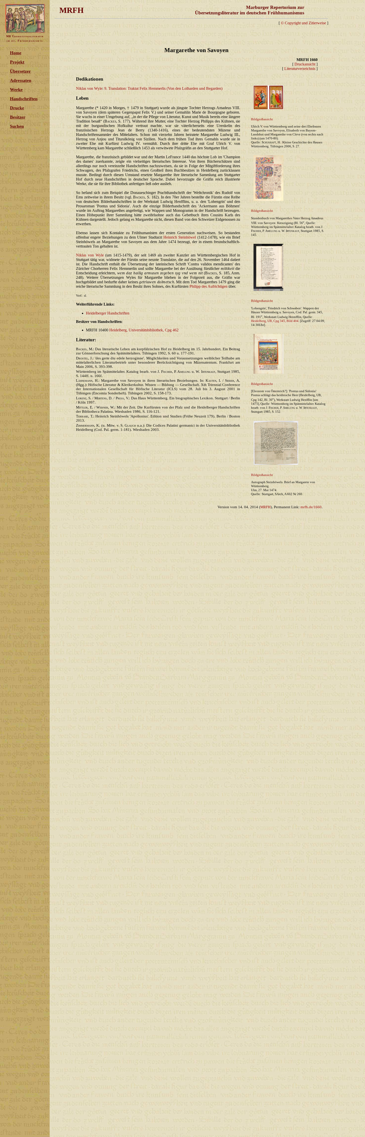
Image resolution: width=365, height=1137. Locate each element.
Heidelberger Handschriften (107, 313)
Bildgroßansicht (262, 119)
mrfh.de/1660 (311, 507)
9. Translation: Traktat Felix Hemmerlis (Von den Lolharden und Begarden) (163, 88)
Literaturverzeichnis (299, 68)
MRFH (265, 507)
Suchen (17, 126)
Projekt (17, 62)
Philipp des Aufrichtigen (208, 286)
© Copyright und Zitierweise (303, 23)
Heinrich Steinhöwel (179, 237)
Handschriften (23, 98)
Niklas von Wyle (89, 88)
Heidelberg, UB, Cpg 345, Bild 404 (274, 321)
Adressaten (20, 80)
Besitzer (17, 117)
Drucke (17, 107)
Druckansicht (304, 64)
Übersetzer (20, 71)
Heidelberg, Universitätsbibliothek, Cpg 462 (144, 330)
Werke (16, 89)
